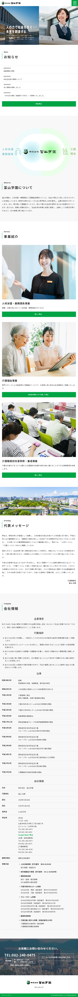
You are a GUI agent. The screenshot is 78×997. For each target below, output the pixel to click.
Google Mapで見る (25, 835)
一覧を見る (38, 104)
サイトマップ (39, 987)
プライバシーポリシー (7, 995)
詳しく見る (38, 314)
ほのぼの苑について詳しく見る (38, 395)
